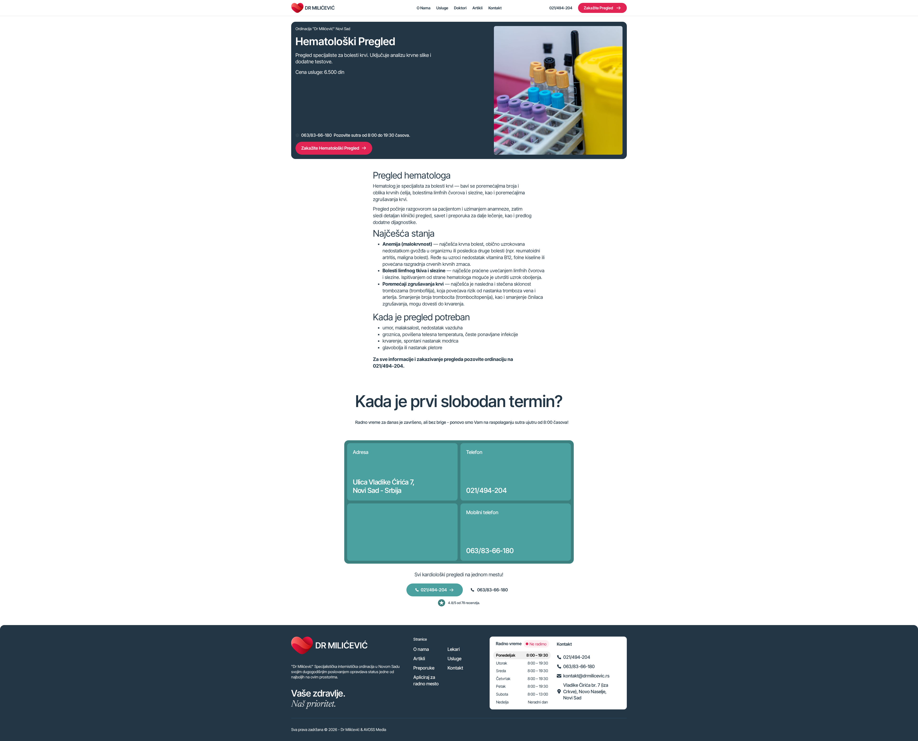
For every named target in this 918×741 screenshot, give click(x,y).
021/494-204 (560, 7)
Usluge (442, 7)
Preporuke (423, 668)
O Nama (424, 7)
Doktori (460, 7)
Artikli (477, 7)
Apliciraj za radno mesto (426, 680)
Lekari (454, 649)
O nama (421, 649)
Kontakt (495, 7)
